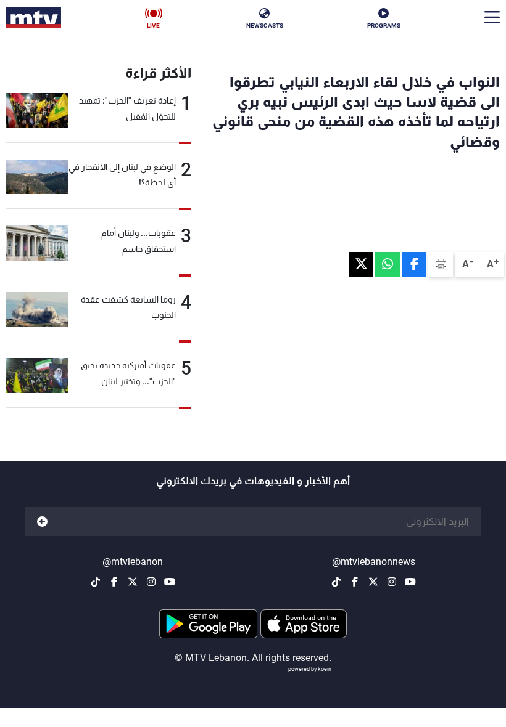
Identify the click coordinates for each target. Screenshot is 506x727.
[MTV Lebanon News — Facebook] (355, 581)
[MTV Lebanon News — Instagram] (392, 581)
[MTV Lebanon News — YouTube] (410, 581)
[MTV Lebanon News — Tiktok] (336, 581)
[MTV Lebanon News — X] (373, 581)
